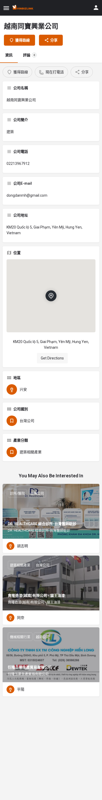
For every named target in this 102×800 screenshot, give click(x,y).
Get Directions (52, 358)
